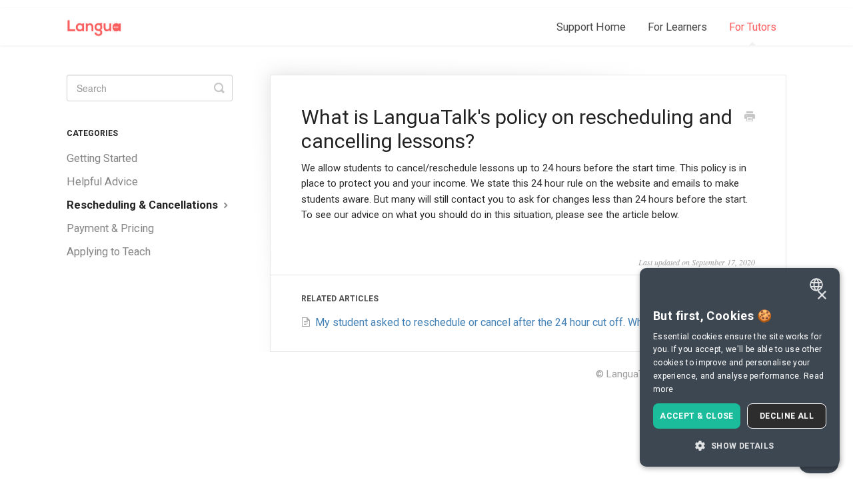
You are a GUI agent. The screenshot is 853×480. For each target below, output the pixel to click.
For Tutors (752, 27)
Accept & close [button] (697, 416)
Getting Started (102, 158)
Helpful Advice (102, 181)
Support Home (591, 27)
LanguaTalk (631, 374)
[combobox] (818, 284)
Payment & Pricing (110, 228)
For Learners (677, 27)
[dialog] (740, 367)
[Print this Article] (749, 118)
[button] (739, 445)
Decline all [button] (787, 416)
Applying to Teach (109, 251)
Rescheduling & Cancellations (144, 205)
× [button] (821, 296)
